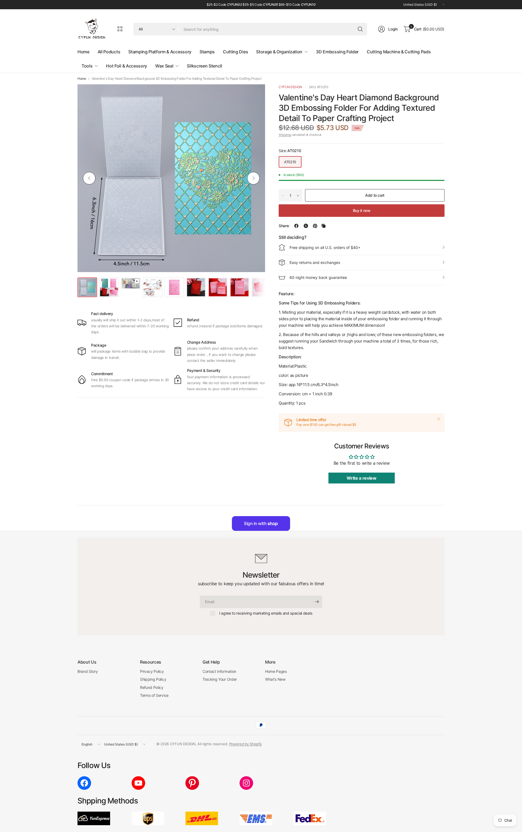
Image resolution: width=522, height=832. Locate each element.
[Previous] (89, 178)
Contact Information (219, 671)
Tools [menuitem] (87, 66)
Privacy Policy (152, 671)
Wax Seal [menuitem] (164, 66)
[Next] (253, 178)
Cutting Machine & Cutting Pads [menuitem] (399, 51)
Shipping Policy (153, 679)
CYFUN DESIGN (290, 87)
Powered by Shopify (245, 744)
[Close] (438, 419)
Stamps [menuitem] (207, 51)
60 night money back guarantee (318, 277)
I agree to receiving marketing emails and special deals (265, 613)
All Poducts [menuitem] (109, 51)
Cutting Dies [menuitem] (235, 51)
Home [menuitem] (83, 51)
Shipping (285, 135)
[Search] (360, 29)
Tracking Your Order (220, 679)
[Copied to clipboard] (323, 225)
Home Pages (276, 671)
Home (81, 78)
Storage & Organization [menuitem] (279, 51)
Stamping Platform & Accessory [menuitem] (159, 51)
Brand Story (87, 671)
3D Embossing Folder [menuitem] (337, 51)
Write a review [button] (362, 478)
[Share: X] (305, 225)
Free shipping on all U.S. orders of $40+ (325, 247)
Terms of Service (154, 695)
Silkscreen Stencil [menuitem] (204, 66)
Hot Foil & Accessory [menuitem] (126, 66)
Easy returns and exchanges (315, 262)
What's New (275, 679)
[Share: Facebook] (296, 225)
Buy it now (362, 210)
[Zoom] (255, 95)
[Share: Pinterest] (315, 225)
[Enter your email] (316, 602)
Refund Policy (151, 687)
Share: (284, 226)
